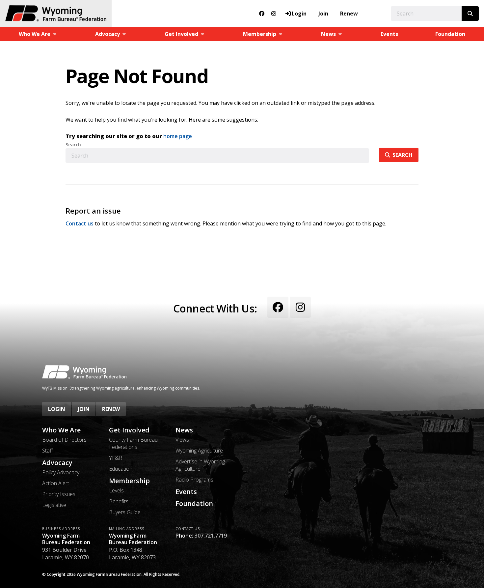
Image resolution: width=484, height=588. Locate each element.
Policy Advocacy (60, 472)
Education (120, 468)
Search (73, 144)
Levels (116, 490)
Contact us (80, 223)
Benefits (118, 501)
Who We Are (61, 430)
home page (177, 136)
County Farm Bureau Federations (133, 443)
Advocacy (57, 462)
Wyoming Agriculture (199, 450)
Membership (129, 481)
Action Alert (55, 483)
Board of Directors (64, 439)
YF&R (115, 457)
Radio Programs (194, 479)
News (184, 430)
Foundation (450, 34)
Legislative (54, 505)
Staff (47, 450)
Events (389, 34)
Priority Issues (58, 494)
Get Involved (129, 430)
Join (323, 13)
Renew (349, 13)
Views (182, 439)
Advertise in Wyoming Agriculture (200, 465)
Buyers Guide (125, 512)
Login (56, 409)
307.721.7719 (211, 535)
